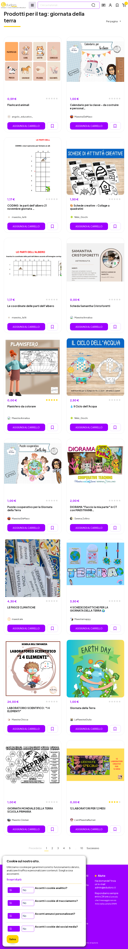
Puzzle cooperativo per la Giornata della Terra (29, 508)
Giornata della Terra (82, 707)
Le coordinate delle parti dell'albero (30, 305)
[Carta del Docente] (103, 5)
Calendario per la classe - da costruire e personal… (94, 106)
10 (81, 848)
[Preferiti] (117, 5)
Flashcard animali (18, 104)
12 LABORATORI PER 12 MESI (87, 808)
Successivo (93, 848)
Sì (10, 890)
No (24, 890)
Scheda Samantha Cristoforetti (90, 305)
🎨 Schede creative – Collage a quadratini (90, 207)
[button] (110, 5)
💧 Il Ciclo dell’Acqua (83, 406)
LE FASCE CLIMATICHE (21, 607)
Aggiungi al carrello (26, 125)
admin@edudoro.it (105, 887)
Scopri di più (14, 879)
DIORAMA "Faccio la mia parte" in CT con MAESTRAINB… (93, 508)
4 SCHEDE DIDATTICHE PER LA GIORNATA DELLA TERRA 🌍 (89, 609)
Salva (12, 939)
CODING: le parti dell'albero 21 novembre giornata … (27, 207)
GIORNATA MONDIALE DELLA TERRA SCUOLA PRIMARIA (30, 810)
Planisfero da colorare (21, 406)
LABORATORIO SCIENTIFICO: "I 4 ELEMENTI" (28, 709)
